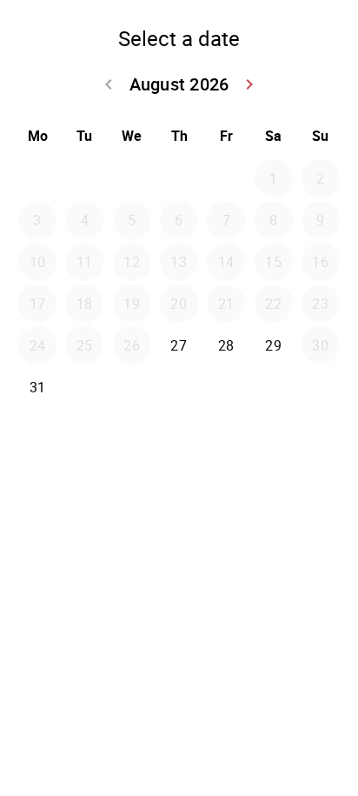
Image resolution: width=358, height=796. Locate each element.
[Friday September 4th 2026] (226, 387)
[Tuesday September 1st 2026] (84, 387)
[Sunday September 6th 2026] (321, 387)
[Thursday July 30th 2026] (179, 178)
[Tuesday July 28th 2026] (84, 178)
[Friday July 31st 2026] (226, 178)
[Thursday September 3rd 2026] (179, 387)
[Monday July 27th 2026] (37, 178)
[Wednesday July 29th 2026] (132, 178)
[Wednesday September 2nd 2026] (132, 387)
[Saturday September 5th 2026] (274, 387)
